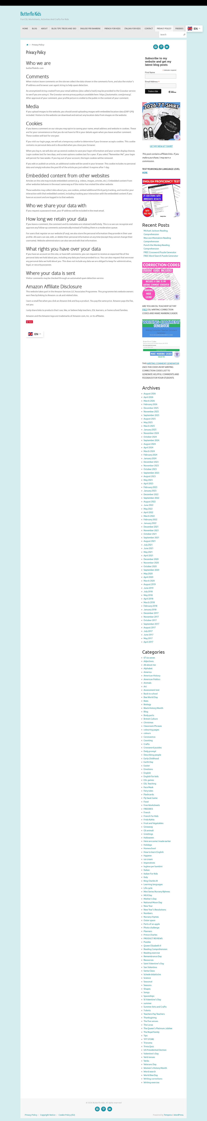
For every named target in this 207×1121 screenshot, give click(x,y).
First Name (46, 573)
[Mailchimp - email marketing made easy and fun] (145, 600)
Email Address (49, 585)
